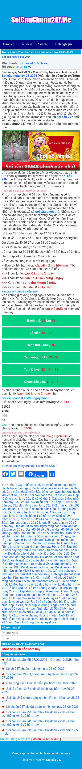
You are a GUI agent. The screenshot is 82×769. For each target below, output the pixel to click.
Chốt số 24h (64, 515)
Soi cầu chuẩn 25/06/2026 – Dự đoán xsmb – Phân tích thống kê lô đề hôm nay (39, 714)
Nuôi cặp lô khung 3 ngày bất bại (47, 605)
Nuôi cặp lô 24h (12, 605)
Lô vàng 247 (23, 601)
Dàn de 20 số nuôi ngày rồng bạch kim (41, 526)
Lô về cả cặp (42, 601)
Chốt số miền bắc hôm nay (21, 649)
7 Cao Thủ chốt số (27, 484)
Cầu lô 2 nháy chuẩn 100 (63, 505)
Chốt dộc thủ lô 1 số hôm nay (35, 515)
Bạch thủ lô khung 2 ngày (59, 484)
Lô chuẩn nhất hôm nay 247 (41, 581)
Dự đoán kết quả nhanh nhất (59, 557)
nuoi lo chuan (28, 615)
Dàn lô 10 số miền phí (28, 539)
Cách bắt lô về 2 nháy (46, 488)
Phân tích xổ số (28, 51)
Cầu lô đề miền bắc (35, 509)
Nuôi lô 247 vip (42, 612)
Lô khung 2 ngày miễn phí (39, 594)
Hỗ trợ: (7, 66)
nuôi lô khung (48, 618)
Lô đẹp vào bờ (17, 588)
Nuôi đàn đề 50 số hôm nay (55, 608)
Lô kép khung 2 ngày (43, 588)
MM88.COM (40, 739)
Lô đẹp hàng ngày (21, 584)
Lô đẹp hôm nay (45, 584)
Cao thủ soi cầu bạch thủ (35, 495)
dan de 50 (28, 533)
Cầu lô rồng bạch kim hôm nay (27, 512)
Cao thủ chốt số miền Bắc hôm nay (29, 491)
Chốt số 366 (10, 519)
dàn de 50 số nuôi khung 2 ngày (48, 536)
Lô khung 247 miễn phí (24, 598)
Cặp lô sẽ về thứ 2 (38, 498)
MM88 (55, 739)
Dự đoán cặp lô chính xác (25, 553)
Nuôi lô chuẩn (48, 615)
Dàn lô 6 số (22, 543)
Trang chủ (9, 44)
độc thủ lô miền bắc (31, 550)
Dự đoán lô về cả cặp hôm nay (50, 563)
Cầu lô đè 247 (11, 509)
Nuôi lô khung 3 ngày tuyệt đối (35, 622)
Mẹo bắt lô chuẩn (64, 601)
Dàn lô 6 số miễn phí (46, 543)
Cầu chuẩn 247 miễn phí (31, 502)
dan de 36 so (15, 529)
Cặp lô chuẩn (63, 495)
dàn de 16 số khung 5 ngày (39, 522)
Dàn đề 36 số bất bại (40, 529)
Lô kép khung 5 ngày (30, 591)
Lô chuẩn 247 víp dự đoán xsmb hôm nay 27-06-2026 (42, 706)
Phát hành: (10, 63)
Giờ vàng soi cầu (13, 574)
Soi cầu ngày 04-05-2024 (16, 56)
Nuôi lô (27, 44)
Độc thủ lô (58, 546)
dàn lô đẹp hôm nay (37, 546)
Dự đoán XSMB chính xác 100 (30, 570)
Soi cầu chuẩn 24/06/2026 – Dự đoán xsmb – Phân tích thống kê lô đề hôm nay (39, 723)
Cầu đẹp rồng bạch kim (28, 505)
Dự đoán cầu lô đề (56, 553)
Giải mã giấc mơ (64, 570)
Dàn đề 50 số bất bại (50, 533)
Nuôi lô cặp (9, 615)
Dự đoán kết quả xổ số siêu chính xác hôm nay (33, 560)
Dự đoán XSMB (47, 466)
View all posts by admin (18, 466)
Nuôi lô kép (66, 615)
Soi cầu (43, 44)
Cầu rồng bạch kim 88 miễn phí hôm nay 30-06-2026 (41, 683)
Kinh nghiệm (63, 44)
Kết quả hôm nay (37, 574)
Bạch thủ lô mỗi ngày (16, 488)
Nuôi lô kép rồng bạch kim (19, 618)
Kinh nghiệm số (23, 577)
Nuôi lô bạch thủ (65, 612)
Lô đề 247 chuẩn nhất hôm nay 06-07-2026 (35, 668)
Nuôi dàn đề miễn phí (16, 612)
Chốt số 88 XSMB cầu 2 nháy (39, 519)
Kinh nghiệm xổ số (48, 577)
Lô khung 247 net (53, 598)
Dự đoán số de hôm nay (37, 567)
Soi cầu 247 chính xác (33, 63)
